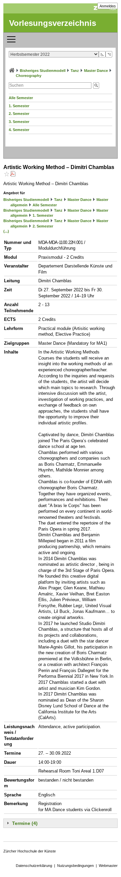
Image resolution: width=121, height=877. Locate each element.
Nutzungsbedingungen (75, 866)
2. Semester (19, 114)
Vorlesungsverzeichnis (52, 23)
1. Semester (19, 106)
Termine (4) (25, 823)
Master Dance (96, 71)
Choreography (28, 76)
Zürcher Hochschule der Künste (29, 851)
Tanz (75, 71)
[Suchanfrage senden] (96, 85)
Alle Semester (21, 98)
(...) (6, 231)
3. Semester (19, 122)
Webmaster (108, 866)
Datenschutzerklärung (34, 866)
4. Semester (19, 130)
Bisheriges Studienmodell (43, 71)
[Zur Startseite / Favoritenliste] (12, 71)
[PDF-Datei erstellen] (12, 174)
